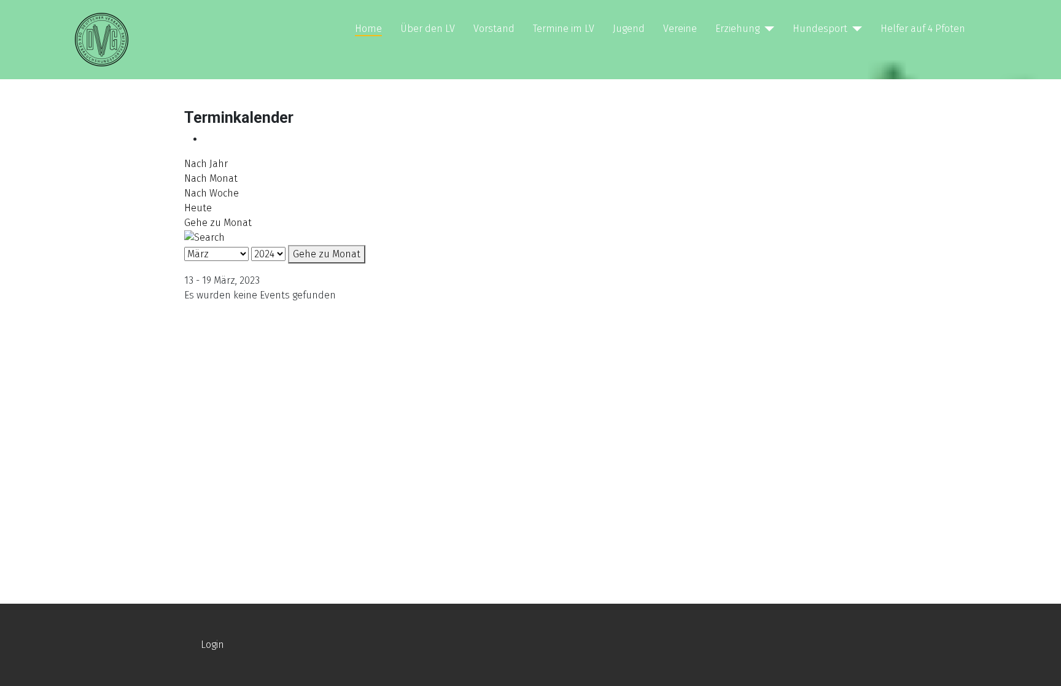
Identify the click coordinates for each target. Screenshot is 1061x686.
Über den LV (427, 28)
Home (368, 28)
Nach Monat (211, 178)
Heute (198, 208)
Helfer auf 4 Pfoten (922, 28)
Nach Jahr (206, 164)
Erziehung (737, 28)
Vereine (680, 28)
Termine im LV (563, 28)
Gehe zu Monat (218, 222)
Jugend (629, 28)
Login (212, 644)
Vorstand (494, 28)
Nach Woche (211, 193)
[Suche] (204, 237)
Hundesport (820, 28)
